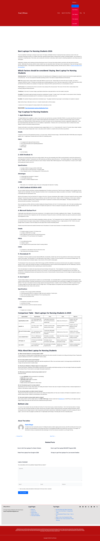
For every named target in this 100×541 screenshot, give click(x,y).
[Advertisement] (50, 35)
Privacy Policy (34, 512)
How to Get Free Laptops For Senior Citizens (29, 448)
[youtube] (94, 506)
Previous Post (18, 436)
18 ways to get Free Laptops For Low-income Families (65, 452)
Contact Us (33, 511)
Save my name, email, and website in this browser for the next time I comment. (36, 488)
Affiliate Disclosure (35, 514)
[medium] (92, 506)
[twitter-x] (97, 506)
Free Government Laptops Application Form (36, 108)
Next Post (53, 436)
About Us (33, 509)
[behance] (83, 506)
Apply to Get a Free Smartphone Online (64, 517)
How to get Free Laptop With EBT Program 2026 (63, 448)
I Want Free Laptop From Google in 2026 (28, 452)
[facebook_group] (89, 506)
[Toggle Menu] (75, 6)
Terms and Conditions (35, 515)
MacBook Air (61, 398)
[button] (76, 2)
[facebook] (80, 506)
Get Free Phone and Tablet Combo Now (64, 509)
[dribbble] (86, 506)
